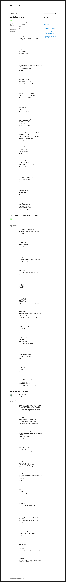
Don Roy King (11, 220)
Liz (14, 224)
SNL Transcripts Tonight (16, 5)
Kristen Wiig (11, 28)
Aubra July (14, 26)
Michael (16, 225)
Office (13, 226)
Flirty (13, 224)
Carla (12, 400)
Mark (15, 401)
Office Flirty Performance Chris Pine (24, 215)
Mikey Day (11, 29)
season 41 (15, 402)
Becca (11, 400)
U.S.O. (13, 30)
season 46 (11, 30)
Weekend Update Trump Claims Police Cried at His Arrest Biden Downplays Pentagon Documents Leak (50, 29)
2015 (10, 398)
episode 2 (14, 400)
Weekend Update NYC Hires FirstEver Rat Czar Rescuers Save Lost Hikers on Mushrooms (50, 32)
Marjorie (14, 28)
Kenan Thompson (12, 401)
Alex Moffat (11, 25)
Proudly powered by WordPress (20, 578)
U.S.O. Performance (18, 17)
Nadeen (11, 226)
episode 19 (11, 224)
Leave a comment (12, 31)
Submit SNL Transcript (47, 24)
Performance (14, 29)
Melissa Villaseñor (12, 225)
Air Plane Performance (19, 391)
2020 (10, 24)
